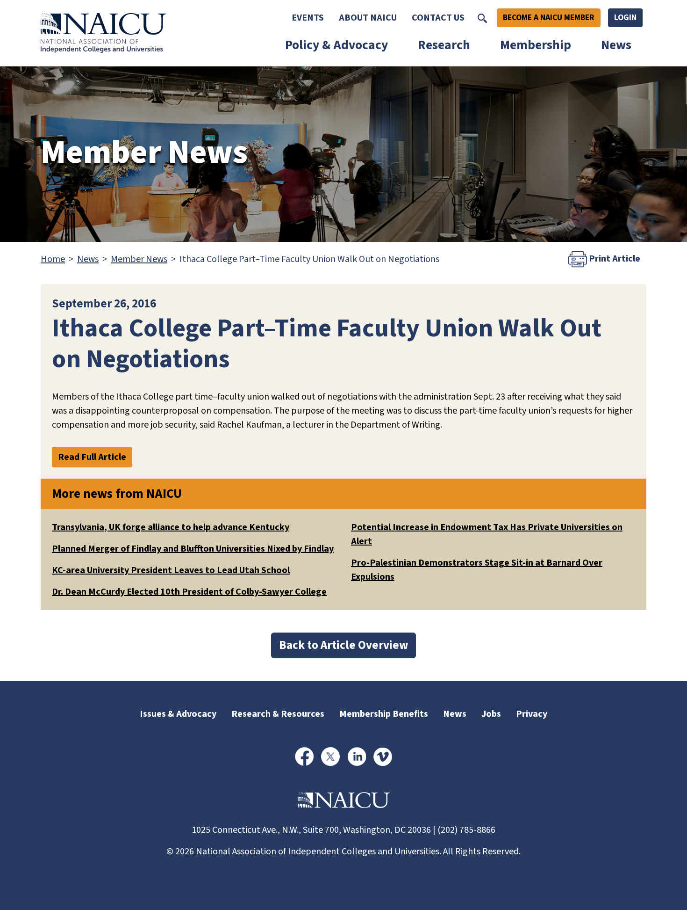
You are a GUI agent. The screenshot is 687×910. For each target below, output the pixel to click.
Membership (535, 45)
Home (53, 259)
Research (444, 45)
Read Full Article (92, 457)
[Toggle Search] (482, 17)
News (616, 45)
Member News (139, 259)
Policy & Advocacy (336, 45)
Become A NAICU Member (548, 17)
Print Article (613, 258)
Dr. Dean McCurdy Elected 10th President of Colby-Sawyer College (189, 591)
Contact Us (438, 17)
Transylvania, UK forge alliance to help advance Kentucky (170, 527)
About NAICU (368, 17)
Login (625, 17)
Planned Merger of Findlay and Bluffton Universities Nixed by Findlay (193, 548)
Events (308, 17)
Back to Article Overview (343, 645)
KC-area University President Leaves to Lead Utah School (171, 570)
